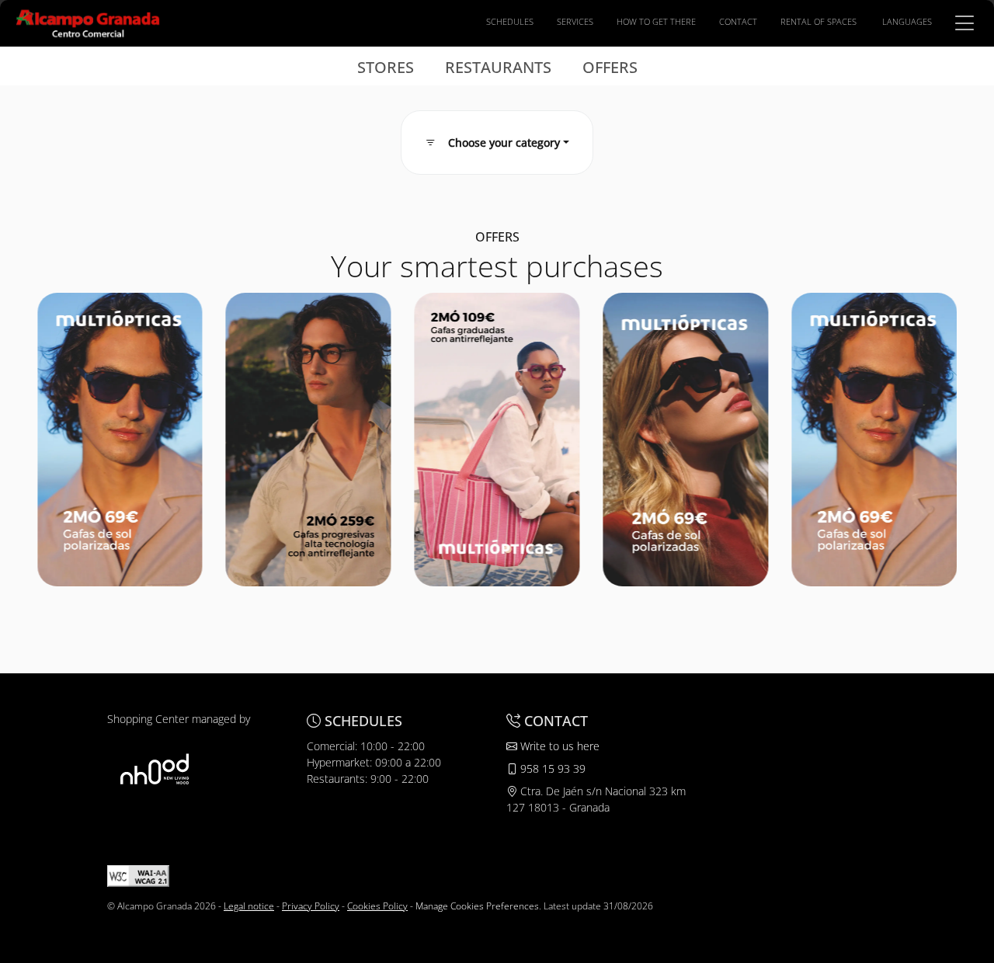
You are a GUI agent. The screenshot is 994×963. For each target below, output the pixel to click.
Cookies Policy (377, 906)
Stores (385, 67)
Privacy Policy (310, 906)
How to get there (656, 21)
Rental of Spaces (818, 21)
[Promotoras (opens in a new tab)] (154, 768)
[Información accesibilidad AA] (138, 874)
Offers (610, 67)
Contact (738, 21)
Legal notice (249, 906)
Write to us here (558, 746)
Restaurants (498, 67)
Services (575, 21)
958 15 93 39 (551, 768)
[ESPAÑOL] (88, 22)
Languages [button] (907, 21)
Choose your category (504, 142)
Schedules (509, 21)
